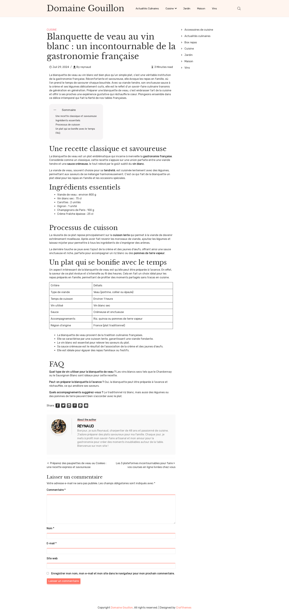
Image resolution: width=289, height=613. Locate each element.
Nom (50, 528)
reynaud (85, 67)
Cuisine (170, 8)
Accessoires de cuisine (198, 29)
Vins (214, 8)
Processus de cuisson (68, 124)
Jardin (186, 8)
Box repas (190, 42)
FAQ (58, 133)
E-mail (52, 543)
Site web (52, 558)
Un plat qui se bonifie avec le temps (75, 128)
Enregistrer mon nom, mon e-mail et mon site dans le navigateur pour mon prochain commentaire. (113, 573)
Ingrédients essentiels (68, 120)
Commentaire (56, 489)
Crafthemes (183, 607)
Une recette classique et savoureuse (76, 116)
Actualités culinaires (147, 8)
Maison (201, 8)
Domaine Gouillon (85, 8)
